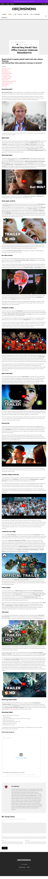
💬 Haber (4, 14)
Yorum (3, 821)
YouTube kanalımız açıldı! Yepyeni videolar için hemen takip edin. (24, 1)
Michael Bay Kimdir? (6, 68)
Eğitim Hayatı (5, 70)
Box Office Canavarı (6, 75)
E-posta (3, 840)
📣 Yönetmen (36, 14)
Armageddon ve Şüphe (7, 76)
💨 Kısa (31, 14)
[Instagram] (44, 4)
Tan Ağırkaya (21, 44)
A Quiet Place (12, 709)
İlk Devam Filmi (5, 79)
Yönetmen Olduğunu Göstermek (9, 81)
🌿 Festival (26, 14)
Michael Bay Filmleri (6, 72)
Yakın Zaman (4, 86)
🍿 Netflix (19, 14)
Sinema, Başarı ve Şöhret (7, 73)
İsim (3, 835)
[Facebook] (41, 4)
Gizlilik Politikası (22, 867)
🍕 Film (9, 14)
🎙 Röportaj (4, 17)
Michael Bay (15, 774)
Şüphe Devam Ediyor (6, 78)
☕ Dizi (14, 14)
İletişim (28, 867)
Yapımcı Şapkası (5, 84)
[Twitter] (42, 4)
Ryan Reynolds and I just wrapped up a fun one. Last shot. (14, 772)
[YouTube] (45, 4)
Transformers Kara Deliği (7, 82)
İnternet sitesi (27, 840)
